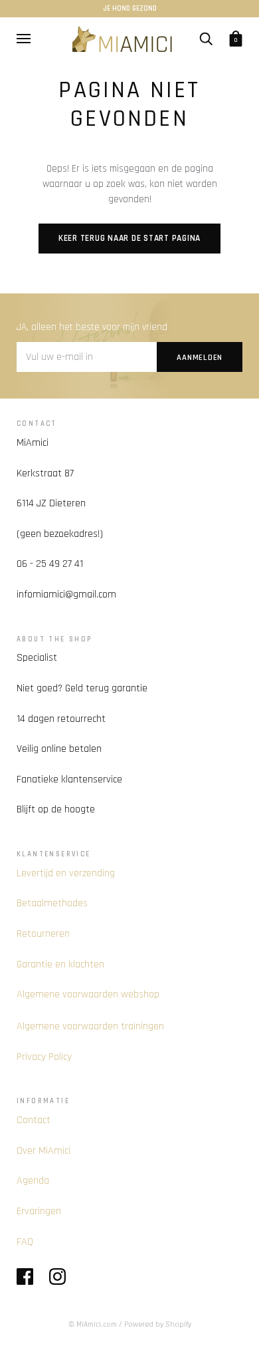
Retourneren (43, 934)
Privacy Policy (44, 1057)
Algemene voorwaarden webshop (88, 994)
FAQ (25, 1242)
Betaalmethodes (52, 903)
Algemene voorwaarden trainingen (90, 1026)
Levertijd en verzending (66, 873)
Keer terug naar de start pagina (129, 238)
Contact (33, 1120)
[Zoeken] (206, 38)
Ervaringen (39, 1211)
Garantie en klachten (60, 964)
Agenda (33, 1181)
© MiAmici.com (92, 1324)
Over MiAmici (43, 1151)
